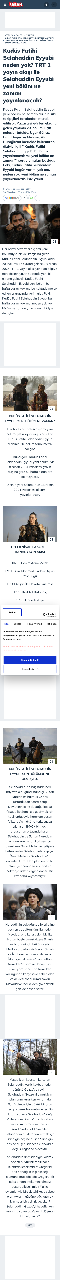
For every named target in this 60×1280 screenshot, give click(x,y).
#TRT (30, 1225)
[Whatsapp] (31, 198)
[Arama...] (54, 4)
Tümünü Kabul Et (30, 660)
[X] (25, 198)
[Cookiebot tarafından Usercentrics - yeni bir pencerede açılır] (43, 615)
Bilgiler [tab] (17, 624)
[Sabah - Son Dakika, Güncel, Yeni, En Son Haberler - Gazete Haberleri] (15, 5)
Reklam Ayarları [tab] (34, 624)
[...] (38, 198)
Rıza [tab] (6, 624)
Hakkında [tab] (51, 624)
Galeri (19, 35)
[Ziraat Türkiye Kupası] (46, 4)
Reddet (12, 612)
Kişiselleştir (28, 669)
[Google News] (12, 198)
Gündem (30, 35)
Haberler (8, 35)
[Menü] (5, 4)
